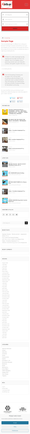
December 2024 (6, 295)
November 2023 (6, 307)
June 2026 (4, 266)
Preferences (15, 430)
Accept (15, 422)
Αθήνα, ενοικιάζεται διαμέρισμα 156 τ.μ (16, 139)
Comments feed (6, 390)
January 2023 (5, 313)
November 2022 (6, 315)
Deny (15, 426)
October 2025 (5, 278)
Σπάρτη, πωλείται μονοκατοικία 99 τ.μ (16, 148)
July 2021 (4, 332)
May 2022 (4, 320)
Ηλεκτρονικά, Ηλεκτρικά (16, 174)
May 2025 (4, 286)
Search (15, 28)
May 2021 (4, 336)
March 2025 (5, 290)
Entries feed (5, 388)
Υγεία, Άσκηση (5, 374)
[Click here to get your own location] (27, 24)
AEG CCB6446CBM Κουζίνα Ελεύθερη (16, 173)
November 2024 (6, 296)
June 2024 (4, 300)
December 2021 (5, 324)
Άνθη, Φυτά (4, 352)
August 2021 (5, 330)
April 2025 (4, 288)
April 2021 (4, 337)
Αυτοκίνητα (4, 353)
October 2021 (5, 327)
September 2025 (6, 279)
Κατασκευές (4, 363)
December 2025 (6, 274)
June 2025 (4, 285)
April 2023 (4, 312)
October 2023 (5, 308)
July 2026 (4, 264)
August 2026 (5, 262)
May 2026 (4, 268)
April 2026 (4, 269)
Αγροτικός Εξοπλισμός (6, 348)
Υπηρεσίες (4, 375)
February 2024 (5, 303)
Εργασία (4, 358)
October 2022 (5, 317)
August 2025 (5, 281)
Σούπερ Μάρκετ (5, 369)
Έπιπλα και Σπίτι (5, 357)
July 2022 (4, 319)
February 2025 (5, 291)
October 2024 (5, 298)
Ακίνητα (13, 131)
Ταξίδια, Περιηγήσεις (6, 370)
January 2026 (5, 273)
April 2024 (4, 302)
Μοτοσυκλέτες (5, 367)
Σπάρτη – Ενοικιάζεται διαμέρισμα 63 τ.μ (16, 130)
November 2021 (5, 325)
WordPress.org (5, 391)
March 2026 (5, 271)
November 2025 (6, 276)
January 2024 (5, 305)
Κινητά (3, 365)
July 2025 (4, 283)
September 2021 (6, 329)
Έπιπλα (3, 355)
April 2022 (4, 322)
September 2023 (6, 310)
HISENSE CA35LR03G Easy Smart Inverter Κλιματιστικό (14, 242)
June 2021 (4, 334)
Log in (3, 386)
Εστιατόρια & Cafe (15, 122)
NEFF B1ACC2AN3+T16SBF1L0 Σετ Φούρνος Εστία (13, 239)
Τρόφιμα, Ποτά (14, 115)
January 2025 (5, 293)
